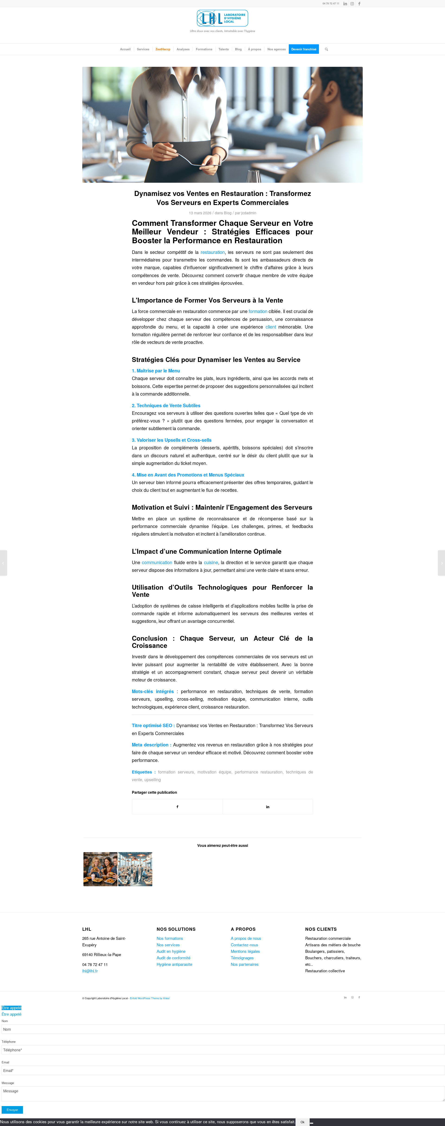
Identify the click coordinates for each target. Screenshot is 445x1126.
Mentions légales (245, 951)
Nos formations (170, 938)
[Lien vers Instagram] (352, 3)
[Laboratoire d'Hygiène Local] (222, 25)
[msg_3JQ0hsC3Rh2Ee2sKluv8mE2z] (222, 125)
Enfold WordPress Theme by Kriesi (149, 998)
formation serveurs (176, 772)
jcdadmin (248, 212)
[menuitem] (125, 49)
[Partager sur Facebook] (177, 806)
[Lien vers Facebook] (359, 3)
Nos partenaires (245, 964)
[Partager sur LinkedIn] (268, 806)
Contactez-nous (244, 944)
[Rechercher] (325, 49)
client (271, 326)
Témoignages (242, 957)
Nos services (168, 944)
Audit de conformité (173, 957)
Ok (303, 1122)
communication (157, 562)
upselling (152, 779)
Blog (228, 212)
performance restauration (259, 772)
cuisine (211, 562)
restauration (213, 252)
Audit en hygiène (171, 951)
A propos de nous (246, 938)
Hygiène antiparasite (174, 964)
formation (258, 311)
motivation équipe (214, 772)
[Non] (311, 1123)
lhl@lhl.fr (90, 971)
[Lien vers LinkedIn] (345, 3)
